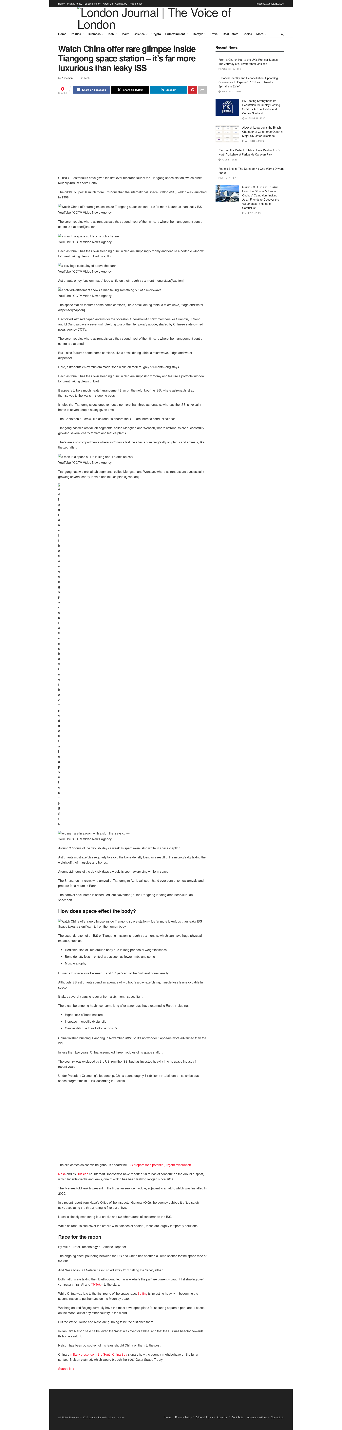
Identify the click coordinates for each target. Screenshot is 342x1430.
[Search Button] (282, 34)
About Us (108, 3)
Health (125, 34)
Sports (247, 34)
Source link (66, 1368)
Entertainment (175, 34)
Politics (76, 34)
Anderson (67, 78)
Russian (83, 1174)
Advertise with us (257, 1417)
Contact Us (121, 3)
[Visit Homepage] (168, 18)
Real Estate (230, 34)
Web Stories (135, 3)
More (259, 34)
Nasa (62, 1174)
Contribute (237, 1417)
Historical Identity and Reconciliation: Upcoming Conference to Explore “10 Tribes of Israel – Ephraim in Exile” (248, 82)
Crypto (156, 34)
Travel (214, 34)
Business (94, 34)
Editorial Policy (93, 3)
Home (61, 3)
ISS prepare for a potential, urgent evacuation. (160, 1165)
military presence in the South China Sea (98, 1354)
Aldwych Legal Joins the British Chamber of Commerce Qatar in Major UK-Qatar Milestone (262, 131)
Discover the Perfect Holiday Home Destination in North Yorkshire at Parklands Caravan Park (249, 152)
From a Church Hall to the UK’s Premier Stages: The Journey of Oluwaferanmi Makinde (248, 62)
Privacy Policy (74, 3)
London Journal (97, 1417)
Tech (110, 34)
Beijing (142, 1293)
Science (139, 34)
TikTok (96, 1284)
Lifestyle (197, 34)
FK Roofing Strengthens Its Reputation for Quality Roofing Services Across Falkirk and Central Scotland (261, 107)
